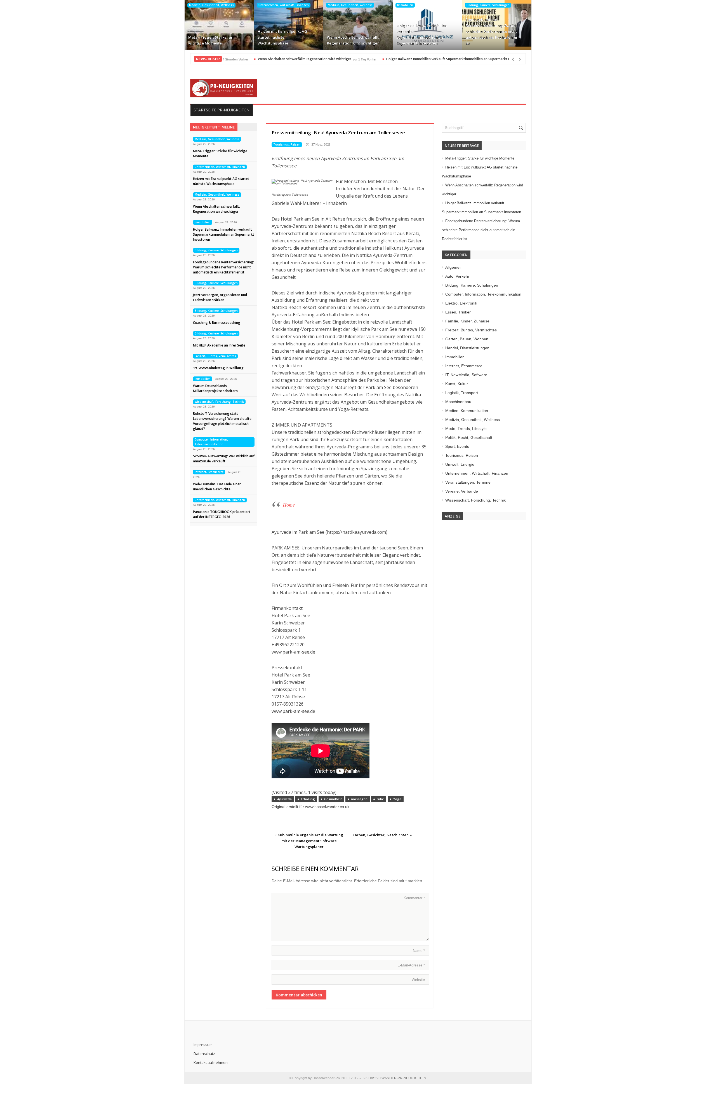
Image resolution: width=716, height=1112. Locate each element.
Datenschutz (204, 1053)
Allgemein (454, 267)
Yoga (397, 799)
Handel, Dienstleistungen (467, 348)
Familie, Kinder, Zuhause (467, 321)
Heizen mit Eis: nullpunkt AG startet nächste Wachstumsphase (282, 37)
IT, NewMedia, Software (466, 375)
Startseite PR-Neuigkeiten (221, 110)
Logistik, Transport (461, 392)
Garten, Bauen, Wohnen (466, 339)
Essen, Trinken (458, 312)
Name (419, 951)
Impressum (203, 1044)
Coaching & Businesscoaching (216, 322)
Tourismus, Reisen (286, 144)
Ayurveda (284, 799)
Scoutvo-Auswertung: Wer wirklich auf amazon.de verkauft (224, 458)
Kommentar (414, 898)
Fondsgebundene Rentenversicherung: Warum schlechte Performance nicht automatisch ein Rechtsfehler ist (492, 31)
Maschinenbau (458, 401)
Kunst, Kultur (456, 383)
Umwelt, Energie (459, 464)
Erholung (308, 799)
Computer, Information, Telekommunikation (211, 441)
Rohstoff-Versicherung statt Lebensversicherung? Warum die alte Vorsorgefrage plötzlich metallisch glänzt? (222, 421)
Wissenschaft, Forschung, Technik (219, 402)
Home (289, 504)
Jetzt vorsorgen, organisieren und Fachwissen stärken (220, 297)
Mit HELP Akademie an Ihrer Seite (219, 345)
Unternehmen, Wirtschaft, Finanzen (283, 5)
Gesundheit (333, 799)
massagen (359, 799)
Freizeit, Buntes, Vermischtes (215, 356)
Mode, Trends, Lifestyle (466, 428)
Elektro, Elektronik (461, 303)
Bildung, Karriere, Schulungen (488, 5)
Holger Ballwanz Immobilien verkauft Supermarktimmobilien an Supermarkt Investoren (421, 34)
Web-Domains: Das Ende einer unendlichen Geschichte (217, 486)
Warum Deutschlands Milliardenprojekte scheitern (215, 388)
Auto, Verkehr (457, 276)
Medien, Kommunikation (466, 410)
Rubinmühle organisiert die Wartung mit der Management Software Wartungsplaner (310, 840)
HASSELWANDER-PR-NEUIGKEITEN (397, 1078)
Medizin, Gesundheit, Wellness (211, 5)
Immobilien (405, 5)
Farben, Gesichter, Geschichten (381, 834)
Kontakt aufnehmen (211, 1062)
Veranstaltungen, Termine (468, 482)
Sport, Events (457, 446)
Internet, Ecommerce (209, 472)
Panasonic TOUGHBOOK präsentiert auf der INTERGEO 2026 (221, 514)
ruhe (380, 799)
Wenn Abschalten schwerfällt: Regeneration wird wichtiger (353, 40)
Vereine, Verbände (461, 491)
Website (418, 980)
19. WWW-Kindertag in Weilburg (218, 368)
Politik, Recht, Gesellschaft (468, 437)
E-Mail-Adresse (411, 965)
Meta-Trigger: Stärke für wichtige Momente (210, 40)
